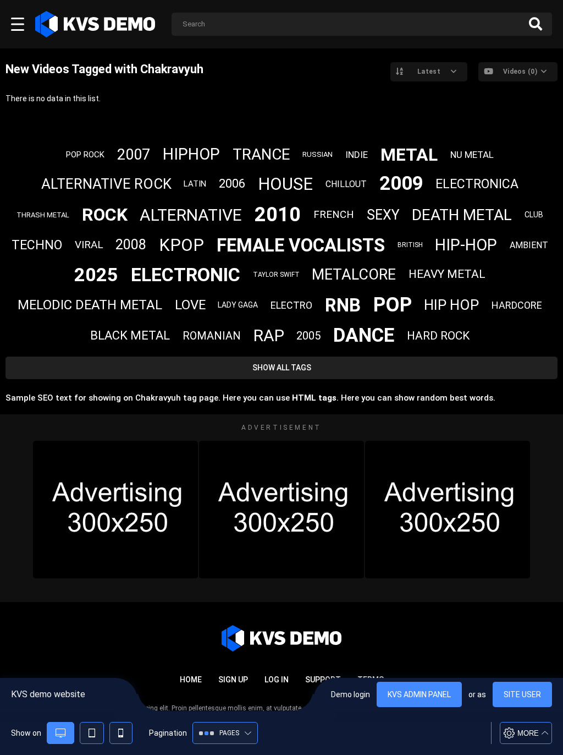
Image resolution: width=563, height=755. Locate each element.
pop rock (85, 155)
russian (317, 154)
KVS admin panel (419, 694)
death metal (462, 215)
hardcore (517, 305)
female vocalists (301, 245)
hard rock (438, 335)
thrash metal (42, 215)
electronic (185, 275)
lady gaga (238, 304)
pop (392, 304)
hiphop (191, 154)
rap (268, 335)
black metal (130, 335)
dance (363, 335)
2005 (308, 335)
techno (37, 245)
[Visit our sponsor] (115, 509)
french (333, 214)
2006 (232, 183)
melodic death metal (90, 305)
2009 (401, 183)
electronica (476, 184)
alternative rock (106, 184)
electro (291, 305)
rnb (343, 305)
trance (261, 154)
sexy (383, 215)
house (285, 184)
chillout (346, 184)
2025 (96, 275)
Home (191, 679)
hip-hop (466, 245)
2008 (130, 245)
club (534, 214)
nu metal (472, 154)
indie (356, 154)
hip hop (451, 305)
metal (409, 154)
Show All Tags (281, 367)
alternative (191, 215)
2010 (278, 214)
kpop (181, 245)
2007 (133, 154)
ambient (529, 245)
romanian (212, 335)
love (190, 305)
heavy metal (447, 274)
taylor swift (276, 274)
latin (195, 184)
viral (89, 244)
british (410, 245)
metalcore (354, 274)
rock (105, 214)
